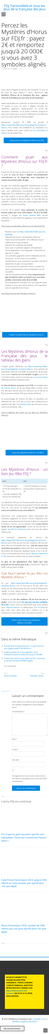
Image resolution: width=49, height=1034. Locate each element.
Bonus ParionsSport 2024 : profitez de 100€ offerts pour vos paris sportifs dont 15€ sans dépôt (23, 928)
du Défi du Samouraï (17, 529)
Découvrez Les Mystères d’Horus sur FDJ (27, 140)
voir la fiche (39, 607)
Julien (15, 69)
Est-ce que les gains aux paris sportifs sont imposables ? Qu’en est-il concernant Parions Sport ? (23, 837)
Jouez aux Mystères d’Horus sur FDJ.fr (28, 452)
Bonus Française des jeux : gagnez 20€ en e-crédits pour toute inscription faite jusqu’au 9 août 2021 (14, 675)
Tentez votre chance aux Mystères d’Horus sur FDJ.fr (25, 621)
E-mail (15, 749)
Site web (15, 760)
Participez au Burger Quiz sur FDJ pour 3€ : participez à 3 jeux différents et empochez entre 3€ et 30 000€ (39, 675)
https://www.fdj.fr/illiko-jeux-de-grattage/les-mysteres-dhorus (24, 367)
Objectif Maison (12, 607)
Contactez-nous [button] (39, 1019)
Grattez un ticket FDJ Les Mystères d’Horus (26, 334)
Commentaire (18, 711)
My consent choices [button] (12, 1028)
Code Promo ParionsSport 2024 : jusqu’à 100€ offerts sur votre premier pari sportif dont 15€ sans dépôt (24, 883)
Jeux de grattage (10, 666)
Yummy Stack (25, 404)
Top (46, 150)
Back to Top (45, 1030)
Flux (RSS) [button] (33, 1021)
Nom (14, 739)
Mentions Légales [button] (19, 1021)
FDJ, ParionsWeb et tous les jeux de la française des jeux (25, 7)
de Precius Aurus (8, 388)
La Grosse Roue (41, 377)
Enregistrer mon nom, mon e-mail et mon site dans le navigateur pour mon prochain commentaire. (29, 778)
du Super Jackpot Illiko (30, 215)
